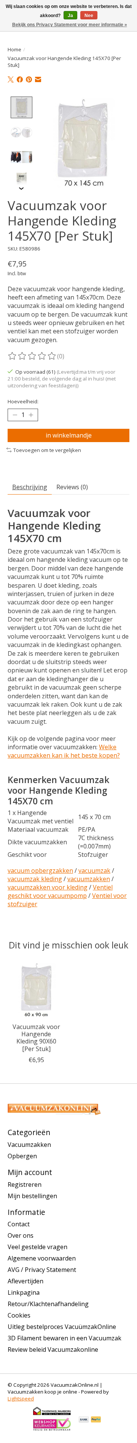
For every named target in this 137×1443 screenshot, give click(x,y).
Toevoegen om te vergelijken (47, 450)
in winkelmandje (69, 435)
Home (14, 49)
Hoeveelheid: (23, 401)
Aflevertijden (25, 1281)
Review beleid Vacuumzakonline (53, 1349)
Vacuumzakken (29, 1144)
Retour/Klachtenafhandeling (48, 1304)
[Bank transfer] (84, 1420)
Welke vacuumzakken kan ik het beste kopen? (64, 751)
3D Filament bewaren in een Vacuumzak (64, 1338)
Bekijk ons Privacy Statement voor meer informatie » (69, 24)
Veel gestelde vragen (37, 1247)
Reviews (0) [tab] (72, 487)
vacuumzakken (88, 879)
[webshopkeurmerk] (52, 1430)
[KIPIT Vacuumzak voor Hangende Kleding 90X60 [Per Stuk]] (36, 990)
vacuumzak (94, 870)
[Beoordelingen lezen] (32, 356)
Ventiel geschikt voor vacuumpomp (60, 891)
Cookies (19, 1315)
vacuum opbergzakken (40, 870)
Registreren (24, 1184)
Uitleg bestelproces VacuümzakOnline (62, 1326)
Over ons (20, 1235)
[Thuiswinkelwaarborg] (52, 1414)
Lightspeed (21, 1398)
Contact (19, 1224)
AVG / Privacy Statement (42, 1269)
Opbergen (22, 1156)
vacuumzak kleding (35, 879)
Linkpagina (24, 1292)
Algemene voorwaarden (42, 1258)
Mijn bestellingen (32, 1196)
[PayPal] (96, 1420)
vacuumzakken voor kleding (48, 887)
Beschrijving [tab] (29, 487)
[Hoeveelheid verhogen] (31, 415)
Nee (88, 15)
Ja (70, 15)
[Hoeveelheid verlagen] (15, 415)
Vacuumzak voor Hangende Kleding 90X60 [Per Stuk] (36, 1038)
